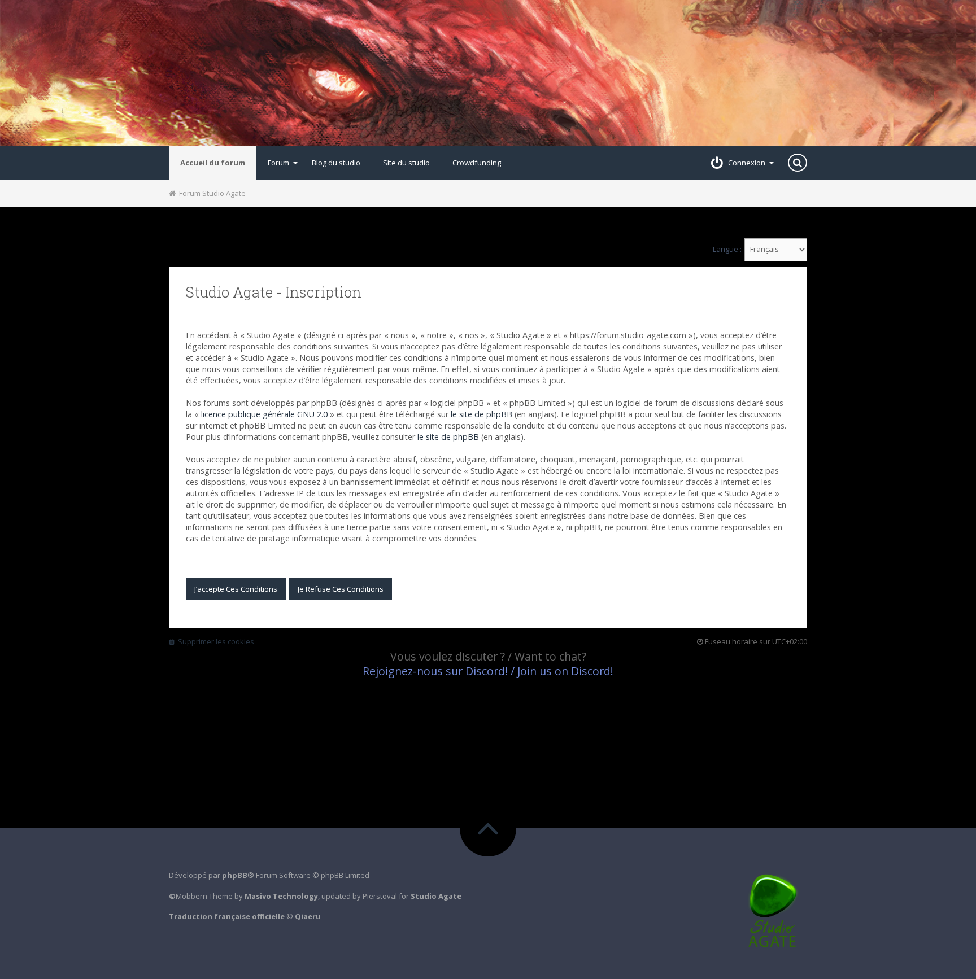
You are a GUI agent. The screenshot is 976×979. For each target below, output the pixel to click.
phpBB (234, 875)
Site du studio (406, 163)
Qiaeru (308, 916)
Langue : (727, 249)
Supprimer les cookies (214, 641)
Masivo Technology (281, 896)
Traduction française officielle (227, 916)
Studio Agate (436, 896)
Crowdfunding (476, 163)
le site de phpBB (481, 414)
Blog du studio (336, 163)
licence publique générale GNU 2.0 (264, 414)
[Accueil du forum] (488, 73)
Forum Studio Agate (211, 193)
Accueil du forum (212, 163)
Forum (278, 163)
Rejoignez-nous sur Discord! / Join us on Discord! (488, 671)
